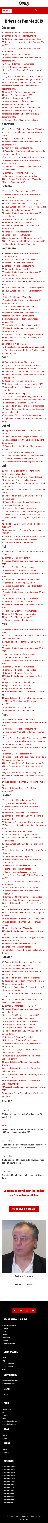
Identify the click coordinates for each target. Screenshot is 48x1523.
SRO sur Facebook (8, 1363)
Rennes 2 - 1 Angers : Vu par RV (17, 95)
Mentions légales (22, 1516)
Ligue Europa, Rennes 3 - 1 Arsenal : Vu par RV (23, 763)
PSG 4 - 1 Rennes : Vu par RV (17, 965)
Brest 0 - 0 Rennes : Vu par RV (17, 297)
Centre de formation (9, 1424)
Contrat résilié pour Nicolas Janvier (20, 480)
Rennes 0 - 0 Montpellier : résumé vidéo (22, 1015)
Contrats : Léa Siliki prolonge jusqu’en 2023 (23, 384)
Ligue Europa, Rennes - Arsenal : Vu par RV (22, 772)
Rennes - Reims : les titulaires (16, 235)
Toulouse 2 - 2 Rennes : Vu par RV (18, 601)
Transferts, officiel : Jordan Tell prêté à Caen (24, 371)
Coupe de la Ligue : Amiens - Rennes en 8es (24, 157)
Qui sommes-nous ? (9, 1325)
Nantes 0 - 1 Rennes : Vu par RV (18, 1037)
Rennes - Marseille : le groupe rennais (21, 834)
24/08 (4, 1141)
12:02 (4, 1110)
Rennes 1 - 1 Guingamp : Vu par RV (19, 583)
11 (11, 1141)
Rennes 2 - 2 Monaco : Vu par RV (17, 617)
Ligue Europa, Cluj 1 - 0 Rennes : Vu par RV (22, 179)
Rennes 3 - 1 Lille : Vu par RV (17, 558)
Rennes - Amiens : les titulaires (17, 947)
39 (11, 1156)
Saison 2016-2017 (8, 1502)
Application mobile (8, 1343)
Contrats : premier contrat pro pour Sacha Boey (24, 455)
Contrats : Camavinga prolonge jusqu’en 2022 (24, 396)
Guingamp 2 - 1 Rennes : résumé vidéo (21, 1021)
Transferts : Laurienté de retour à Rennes (22, 962)
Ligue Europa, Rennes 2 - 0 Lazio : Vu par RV (24, 76)
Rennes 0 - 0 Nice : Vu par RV (17, 657)
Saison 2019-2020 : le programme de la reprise (24, 536)
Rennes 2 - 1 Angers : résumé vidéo (19, 92)
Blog (3, 1360)
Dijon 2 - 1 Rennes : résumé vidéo (19, 148)
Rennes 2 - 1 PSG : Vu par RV (17, 393)
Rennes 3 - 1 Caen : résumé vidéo (19, 754)
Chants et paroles (8, 1383)
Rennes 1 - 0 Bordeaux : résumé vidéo (21, 36)
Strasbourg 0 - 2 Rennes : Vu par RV (20, 368)
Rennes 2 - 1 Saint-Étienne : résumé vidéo (22, 107)
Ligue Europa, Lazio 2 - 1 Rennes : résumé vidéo (24, 241)
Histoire (4, 1412)
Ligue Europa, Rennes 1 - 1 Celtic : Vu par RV (24, 288)
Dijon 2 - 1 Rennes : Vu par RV (17, 138)
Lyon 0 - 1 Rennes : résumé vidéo (19, 64)
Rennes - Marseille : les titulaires (19, 831)
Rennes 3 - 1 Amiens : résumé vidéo (20, 176)
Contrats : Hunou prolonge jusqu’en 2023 (22, 39)
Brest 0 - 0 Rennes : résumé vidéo (19, 306)
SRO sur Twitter (7, 1366)
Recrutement (36, 1516)
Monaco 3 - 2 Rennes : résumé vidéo (20, 219)
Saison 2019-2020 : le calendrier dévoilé (22, 514)
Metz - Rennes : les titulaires (16, 104)
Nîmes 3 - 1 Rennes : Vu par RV (18, 673)
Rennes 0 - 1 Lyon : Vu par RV (18, 707)
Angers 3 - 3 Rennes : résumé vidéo (19, 682)
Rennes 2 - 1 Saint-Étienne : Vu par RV (20, 111)
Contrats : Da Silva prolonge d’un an (21, 458)
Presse (4, 1334)
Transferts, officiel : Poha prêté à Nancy (22, 978)
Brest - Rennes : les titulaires (17, 309)
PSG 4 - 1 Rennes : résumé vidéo (19, 968)
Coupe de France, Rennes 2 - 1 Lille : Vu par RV (24, 909)
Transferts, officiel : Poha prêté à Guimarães (24, 406)
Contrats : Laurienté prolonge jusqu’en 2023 (24, 347)
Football (5, 1395)
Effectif (4, 1435)
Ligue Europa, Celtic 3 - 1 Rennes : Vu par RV (24, 129)
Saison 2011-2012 (8, 1487)
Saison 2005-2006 (8, 1469)
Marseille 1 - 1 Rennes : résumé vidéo (21, 259)
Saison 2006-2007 (8, 1472)
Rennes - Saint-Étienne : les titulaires (21, 120)
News (4, 1369)
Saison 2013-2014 (8, 1493)
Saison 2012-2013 (8, 1490)
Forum (4, 1357)
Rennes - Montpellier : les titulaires (20, 1018)
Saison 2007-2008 (8, 1475)
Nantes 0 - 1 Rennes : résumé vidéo (20, 1040)
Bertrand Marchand (24, 1276)
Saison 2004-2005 (8, 1466)
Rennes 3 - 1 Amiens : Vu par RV (18, 173)
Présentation (6, 1409)
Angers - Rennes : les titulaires (17, 688)
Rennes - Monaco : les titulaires (19, 620)
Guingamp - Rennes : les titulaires (19, 1028)
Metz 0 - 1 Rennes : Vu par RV (16, 98)
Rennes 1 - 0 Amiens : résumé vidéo (19, 944)
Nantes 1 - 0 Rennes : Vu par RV (18, 263)
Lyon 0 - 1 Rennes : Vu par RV (17, 54)
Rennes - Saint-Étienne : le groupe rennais (23, 900)
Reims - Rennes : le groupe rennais (20, 872)
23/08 (4, 1156)
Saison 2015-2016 (8, 1499)
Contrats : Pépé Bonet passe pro (19, 452)
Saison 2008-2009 (8, 1478)
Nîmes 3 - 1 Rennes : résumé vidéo (20, 670)
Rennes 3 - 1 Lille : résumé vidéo (19, 567)
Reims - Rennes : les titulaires (17, 869)
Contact (4, 1331)
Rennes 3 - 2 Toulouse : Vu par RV (19, 191)
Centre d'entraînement (10, 1421)
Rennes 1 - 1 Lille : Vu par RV (17, 269)
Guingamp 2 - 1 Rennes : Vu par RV (19, 1024)
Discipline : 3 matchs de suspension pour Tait (24, 399)
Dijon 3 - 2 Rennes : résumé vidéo (19, 654)
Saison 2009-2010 (8, 1481)
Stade (4, 1418)
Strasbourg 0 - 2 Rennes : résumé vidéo (22, 579)
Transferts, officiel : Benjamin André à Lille (23, 437)
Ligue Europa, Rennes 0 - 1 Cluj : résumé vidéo (25, 207)
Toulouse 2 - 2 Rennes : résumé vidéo (20, 611)
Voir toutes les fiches (24, 1284)
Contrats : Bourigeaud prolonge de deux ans (24, 79)
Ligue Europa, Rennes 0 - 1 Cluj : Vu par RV (23, 204)
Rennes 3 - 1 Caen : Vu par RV (17, 744)
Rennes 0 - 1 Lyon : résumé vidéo (20, 710)
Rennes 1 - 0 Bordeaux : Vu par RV (19, 33)
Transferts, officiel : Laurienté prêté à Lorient (23, 334)
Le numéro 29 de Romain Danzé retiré (20, 539)
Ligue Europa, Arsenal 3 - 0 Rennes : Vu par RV (25, 738)
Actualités (5, 1438)
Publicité (5, 1328)
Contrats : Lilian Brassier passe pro (20, 508)
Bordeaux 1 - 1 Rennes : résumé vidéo (21, 729)
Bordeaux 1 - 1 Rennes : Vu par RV (19, 719)
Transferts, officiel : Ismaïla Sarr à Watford (22, 415)
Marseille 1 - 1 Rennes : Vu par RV (20, 244)
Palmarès (5, 1415)
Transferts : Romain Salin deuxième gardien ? (24, 511)
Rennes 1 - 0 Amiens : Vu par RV (17, 928)
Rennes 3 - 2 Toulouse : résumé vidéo (21, 200)
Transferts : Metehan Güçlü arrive (19, 362)
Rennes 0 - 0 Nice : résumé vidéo (19, 667)
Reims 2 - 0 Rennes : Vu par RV (18, 856)
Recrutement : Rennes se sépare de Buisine (24, 477)
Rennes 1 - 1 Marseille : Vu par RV (19, 800)
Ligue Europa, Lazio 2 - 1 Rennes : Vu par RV (22, 238)
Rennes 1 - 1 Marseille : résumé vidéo (21, 813)
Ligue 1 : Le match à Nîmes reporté (20, 803)
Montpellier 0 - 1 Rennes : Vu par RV (20, 403)
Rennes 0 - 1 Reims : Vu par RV (17, 222)
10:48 (4, 1125)
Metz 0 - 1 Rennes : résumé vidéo (18, 101)
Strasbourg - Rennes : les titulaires (19, 381)
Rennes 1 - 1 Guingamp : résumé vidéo (21, 598)
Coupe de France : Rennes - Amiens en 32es (23, 82)
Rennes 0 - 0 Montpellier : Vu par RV (20, 1006)
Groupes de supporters (10, 1380)
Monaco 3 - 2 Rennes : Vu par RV (19, 210)
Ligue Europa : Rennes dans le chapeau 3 (22, 365)
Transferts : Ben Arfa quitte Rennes (19, 542)
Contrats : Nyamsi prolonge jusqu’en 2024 (24, 462)
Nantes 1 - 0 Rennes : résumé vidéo (20, 266)
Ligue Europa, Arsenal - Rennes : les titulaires (24, 741)
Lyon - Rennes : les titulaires (17, 67)
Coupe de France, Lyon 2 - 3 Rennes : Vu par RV (24, 698)
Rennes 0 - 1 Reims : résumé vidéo (19, 232)
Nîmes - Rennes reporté (14, 182)
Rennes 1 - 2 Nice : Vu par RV (16, 344)
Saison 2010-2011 (8, 1484)
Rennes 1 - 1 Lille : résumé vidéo (19, 278)
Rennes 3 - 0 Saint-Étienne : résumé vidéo (23, 897)
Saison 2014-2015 (8, 1496)
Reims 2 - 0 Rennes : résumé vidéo (20, 866)
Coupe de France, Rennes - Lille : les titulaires (23, 919)
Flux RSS (5, 1340)
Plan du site (6, 1337)
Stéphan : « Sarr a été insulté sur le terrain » (23, 822)
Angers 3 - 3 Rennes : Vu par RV (17, 685)
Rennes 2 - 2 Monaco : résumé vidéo (19, 614)
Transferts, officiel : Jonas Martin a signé (21, 325)
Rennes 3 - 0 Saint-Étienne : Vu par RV (21, 887)
